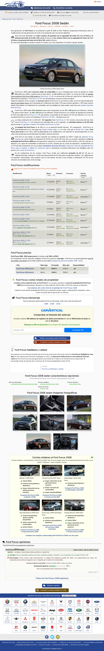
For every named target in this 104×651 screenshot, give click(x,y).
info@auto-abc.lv (56, 648)
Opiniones (42, 8)
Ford (14, 19)
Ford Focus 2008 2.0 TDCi (21, 232)
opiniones (43, 26)
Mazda (97, 613)
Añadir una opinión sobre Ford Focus (53, 338)
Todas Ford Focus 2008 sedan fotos (52, 89)
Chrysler (43, 605)
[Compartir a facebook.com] (46, 637)
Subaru (43, 630)
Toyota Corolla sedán (49, 129)
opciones (65, 26)
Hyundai (16, 613)
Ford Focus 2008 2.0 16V (21, 219)
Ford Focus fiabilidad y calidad (52, 369)
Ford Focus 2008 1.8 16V (21, 214)
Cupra (61, 605)
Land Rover (79, 613)
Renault (79, 622)
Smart (34, 630)
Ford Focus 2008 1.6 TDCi (21, 201)
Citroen (52, 605)
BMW (25, 605)
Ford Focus (20, 19)
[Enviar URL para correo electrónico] (57, 637)
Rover (87, 622)
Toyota (70, 630)
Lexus (87, 613)
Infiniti (25, 613)
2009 (52, 304)
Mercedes (7, 622)
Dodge (79, 605)
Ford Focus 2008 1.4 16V (21, 180)
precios (50, 26)
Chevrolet (34, 605)
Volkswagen (78, 630)
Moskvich (34, 622)
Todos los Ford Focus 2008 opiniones (52, 578)
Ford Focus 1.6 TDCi (36, 98)
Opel (52, 622)
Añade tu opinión (53, 585)
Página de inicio (6, 19)
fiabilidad (57, 26)
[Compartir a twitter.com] (52, 637)
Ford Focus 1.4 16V (47, 96)
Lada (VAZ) (70, 613)
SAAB (96, 622)
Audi (16, 605)
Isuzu (34, 613)
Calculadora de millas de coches (61, 15)
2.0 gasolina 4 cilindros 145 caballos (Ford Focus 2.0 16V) (40, 124)
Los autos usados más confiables (17, 12)
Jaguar (43, 613)
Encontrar (64, 8)
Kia (61, 613)
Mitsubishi (25, 622)
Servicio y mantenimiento (91, 12)
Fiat (88, 605)
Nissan (43, 622)
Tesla (60, 630)
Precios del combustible (60, 645)
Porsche (70, 622)
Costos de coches (41, 15)
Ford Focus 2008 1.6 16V (21, 187)
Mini (16, 622)
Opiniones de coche (8, 642)
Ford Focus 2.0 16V (62, 120)
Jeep (52, 613)
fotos (72, 26)
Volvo (87, 630)
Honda (7, 613)
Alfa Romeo (7, 605)
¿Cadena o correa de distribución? (44, 12)
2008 (46, 304)
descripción (34, 26)
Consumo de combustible (69, 12)
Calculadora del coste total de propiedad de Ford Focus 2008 (52, 288)
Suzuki (52, 630)
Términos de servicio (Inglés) (80, 645)
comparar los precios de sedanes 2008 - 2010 (66, 261)
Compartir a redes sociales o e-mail (53, 342)
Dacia (70, 605)
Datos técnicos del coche (25, 642)
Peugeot (61, 622)
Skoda (25, 630)
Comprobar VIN (77, 330)
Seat (16, 630)
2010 (58, 304)
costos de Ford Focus (27, 150)
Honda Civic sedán (82, 129)
